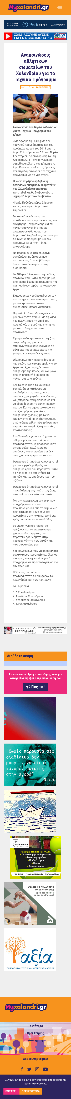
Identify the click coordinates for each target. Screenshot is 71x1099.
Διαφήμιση (35, 1040)
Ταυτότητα (35, 1026)
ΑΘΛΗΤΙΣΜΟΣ (43, 87)
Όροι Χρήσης (35, 1033)
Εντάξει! (11, 1091)
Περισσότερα (31, 1091)
